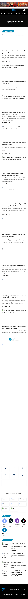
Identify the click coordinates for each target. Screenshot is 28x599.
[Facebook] (4, 522)
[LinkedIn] (4, 532)
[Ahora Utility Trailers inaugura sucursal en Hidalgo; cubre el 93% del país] (14, 286)
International (14, 578)
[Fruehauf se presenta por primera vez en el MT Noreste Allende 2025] (14, 102)
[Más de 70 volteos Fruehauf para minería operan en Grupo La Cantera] (14, 41)
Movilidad (13, 550)
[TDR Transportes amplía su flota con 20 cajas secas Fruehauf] (14, 225)
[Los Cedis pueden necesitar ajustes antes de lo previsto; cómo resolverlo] (5, 556)
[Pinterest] (23, 590)
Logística (12, 559)
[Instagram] (17, 522)
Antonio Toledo (6, 61)
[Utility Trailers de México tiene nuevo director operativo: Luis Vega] (14, 164)
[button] (3, 10)
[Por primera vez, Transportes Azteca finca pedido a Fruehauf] (14, 133)
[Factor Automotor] (14, 10)
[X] (11, 522)
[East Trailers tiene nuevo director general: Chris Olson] (14, 72)
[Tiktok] (23, 522)
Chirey (12, 567)
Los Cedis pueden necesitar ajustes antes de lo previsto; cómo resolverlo (17, 555)
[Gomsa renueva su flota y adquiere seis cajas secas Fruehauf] (14, 255)
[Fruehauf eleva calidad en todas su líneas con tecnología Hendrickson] (14, 317)
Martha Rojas (5, 275)
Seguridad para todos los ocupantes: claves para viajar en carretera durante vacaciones (18, 564)
